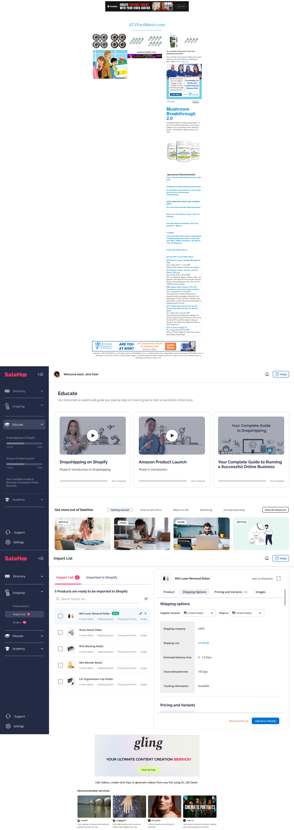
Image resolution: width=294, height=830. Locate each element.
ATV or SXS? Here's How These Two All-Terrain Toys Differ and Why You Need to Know (182, 308)
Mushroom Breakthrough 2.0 (181, 113)
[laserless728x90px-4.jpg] (110, 64)
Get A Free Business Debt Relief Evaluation (184, 207)
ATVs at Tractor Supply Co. (177, 327)
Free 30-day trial (182, 61)
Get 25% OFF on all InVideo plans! (180, 257)
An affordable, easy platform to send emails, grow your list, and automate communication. (184, 192)
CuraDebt (170, 232)
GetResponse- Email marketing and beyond (184, 186)
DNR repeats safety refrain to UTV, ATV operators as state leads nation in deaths (183, 288)
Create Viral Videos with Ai (177, 250)
